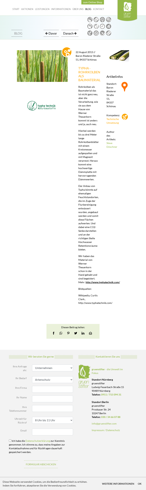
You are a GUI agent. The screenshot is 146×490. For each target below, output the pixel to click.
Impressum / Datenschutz (106, 430)
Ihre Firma (21, 387)
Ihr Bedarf (21, 378)
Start (15, 9)
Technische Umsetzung (111, 120)
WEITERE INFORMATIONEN (118, 483)
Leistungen (42, 9)
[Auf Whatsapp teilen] (61, 333)
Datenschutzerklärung (37, 440)
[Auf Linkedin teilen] (83, 333)
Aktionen (27, 9)
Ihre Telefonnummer (18, 408)
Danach (68, 33)
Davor (52, 33)
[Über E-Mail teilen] (90, 333)
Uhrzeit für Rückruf (21, 420)
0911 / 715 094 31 (111, 394)
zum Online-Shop (92, 2)
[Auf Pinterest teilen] (68, 333)
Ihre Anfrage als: (20, 368)
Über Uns (78, 9)
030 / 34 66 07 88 (110, 416)
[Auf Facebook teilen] (54, 333)
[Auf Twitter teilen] (75, 333)
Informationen (61, 9)
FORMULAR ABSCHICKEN (41, 464)
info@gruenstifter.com (104, 423)
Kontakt (98, 9)
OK (140, 483)
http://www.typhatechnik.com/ (103, 282)
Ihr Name (21, 397)
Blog (88, 9)
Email (23, 430)
